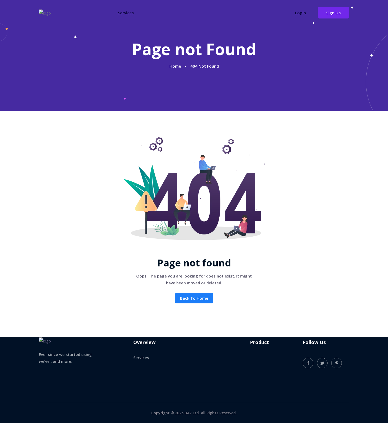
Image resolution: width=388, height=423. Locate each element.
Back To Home (194, 298)
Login (300, 12)
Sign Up (333, 12)
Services (126, 12)
